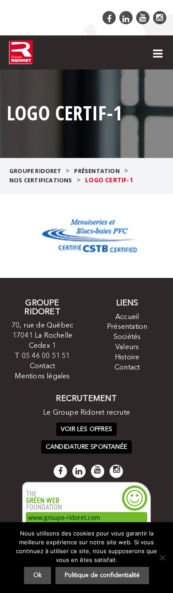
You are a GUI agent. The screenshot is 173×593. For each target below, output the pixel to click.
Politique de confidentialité (102, 575)
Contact (42, 366)
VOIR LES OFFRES (86, 429)
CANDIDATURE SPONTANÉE (86, 447)
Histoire (127, 357)
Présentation (127, 327)
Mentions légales (42, 376)
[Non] (161, 557)
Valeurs (127, 347)
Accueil (127, 317)
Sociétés (127, 337)
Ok (37, 575)
